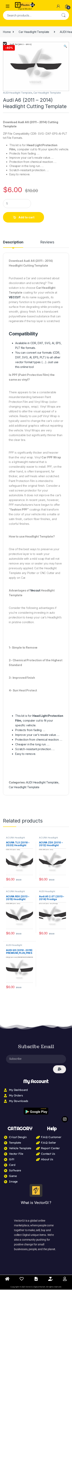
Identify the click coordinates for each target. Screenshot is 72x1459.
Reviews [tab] (47, 242)
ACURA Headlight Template (15, 838)
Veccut (35, 590)
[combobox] (30, 15)
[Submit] (59, 1069)
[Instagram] (65, 1119)
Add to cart (26, 217)
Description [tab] (13, 242)
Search (63, 15)
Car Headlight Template (34, 32)
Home (7, 32)
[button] (65, 46)
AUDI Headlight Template (17, 92)
